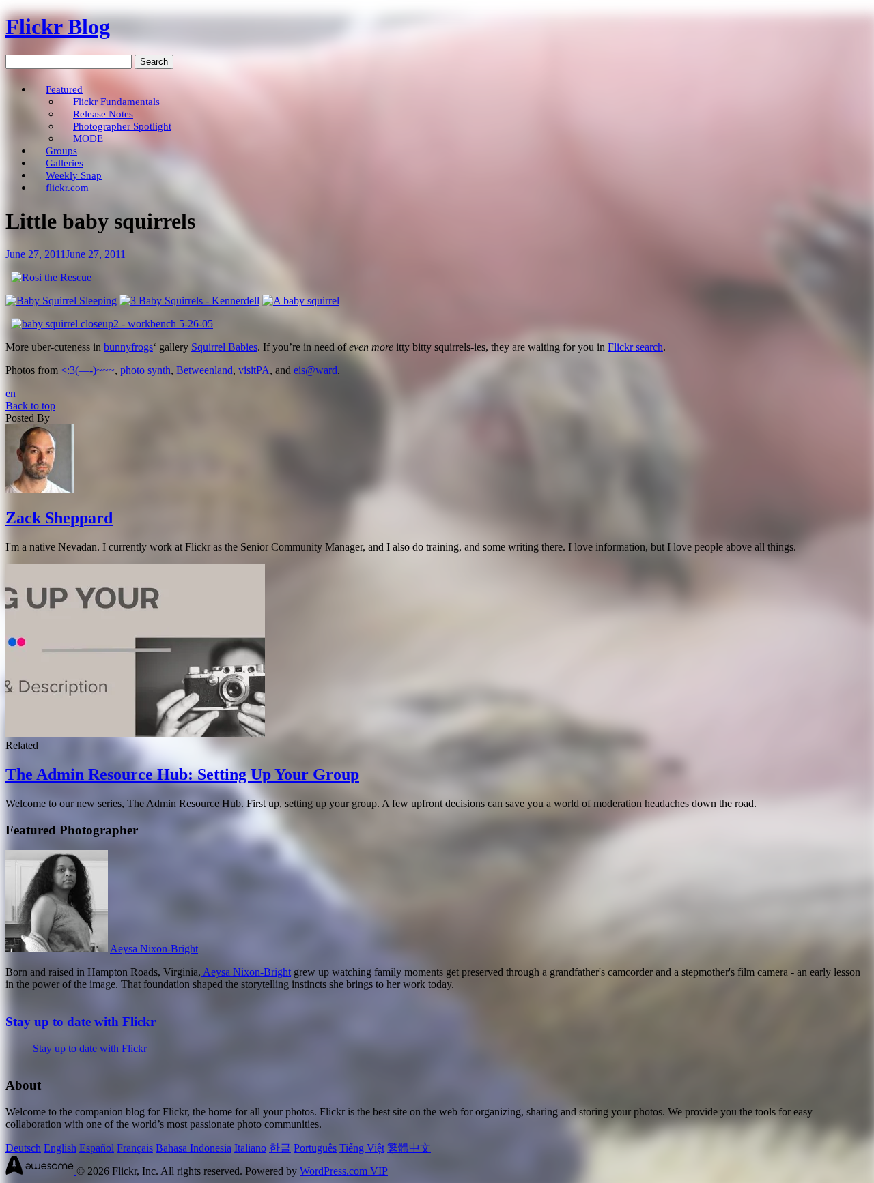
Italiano (250, 1148)
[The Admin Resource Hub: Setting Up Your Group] (135, 733)
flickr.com (67, 187)
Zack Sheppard (59, 518)
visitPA (254, 370)
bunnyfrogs (128, 347)
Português (315, 1148)
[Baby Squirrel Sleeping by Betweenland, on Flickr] (61, 300)
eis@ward (315, 370)
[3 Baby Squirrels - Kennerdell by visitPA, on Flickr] (189, 300)
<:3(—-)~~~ (88, 370)
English (60, 1148)
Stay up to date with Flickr (80, 1021)
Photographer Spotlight (122, 126)
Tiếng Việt (361, 1148)
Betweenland (204, 370)
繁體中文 (409, 1148)
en (10, 393)
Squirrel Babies (224, 347)
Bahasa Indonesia (193, 1148)
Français (135, 1148)
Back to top (30, 405)
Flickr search (635, 347)
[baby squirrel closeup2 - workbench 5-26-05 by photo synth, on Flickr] (112, 324)
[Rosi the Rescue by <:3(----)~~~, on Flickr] (51, 277)
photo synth (145, 370)
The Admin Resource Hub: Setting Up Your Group (182, 774)
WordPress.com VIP (344, 1171)
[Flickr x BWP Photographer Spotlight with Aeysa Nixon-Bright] (56, 948)
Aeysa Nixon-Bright (154, 948)
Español (96, 1148)
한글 (280, 1148)
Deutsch (23, 1148)
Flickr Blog (57, 26)
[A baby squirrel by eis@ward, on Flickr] (300, 300)
